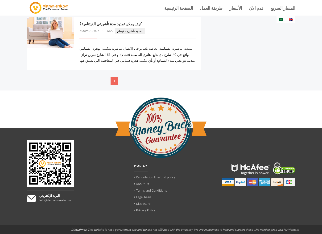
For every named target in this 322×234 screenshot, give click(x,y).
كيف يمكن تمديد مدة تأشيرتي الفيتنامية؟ (110, 23)
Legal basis (143, 197)
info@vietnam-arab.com (55, 200)
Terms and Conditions (151, 190)
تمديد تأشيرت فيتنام (130, 31)
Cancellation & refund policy (155, 177)
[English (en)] (290, 19)
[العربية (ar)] (281, 19)
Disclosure (143, 203)
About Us (142, 184)
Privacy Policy (145, 210)
